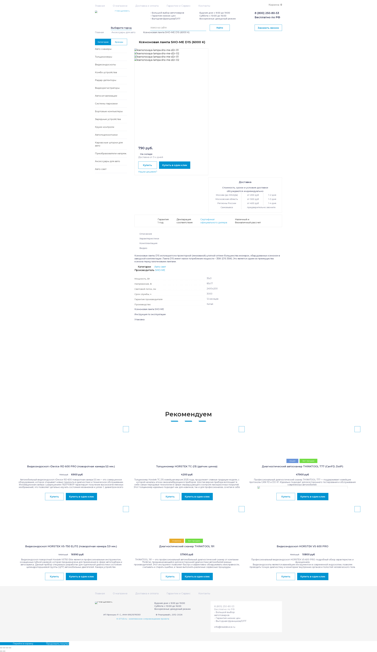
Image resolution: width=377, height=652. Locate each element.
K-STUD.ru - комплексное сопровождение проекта (142, 619)
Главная (100, 5)
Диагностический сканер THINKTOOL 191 (186, 546)
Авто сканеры (103, 49)
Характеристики (149, 238)
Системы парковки (106, 103)
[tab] (208, 234)
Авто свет (100, 169)
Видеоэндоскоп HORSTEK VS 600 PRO (302, 546)
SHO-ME (160, 270)
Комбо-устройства (106, 72)
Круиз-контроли (104, 127)
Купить (147, 165)
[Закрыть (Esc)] (1, 647)
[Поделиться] (4, 647)
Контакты (204, 5)
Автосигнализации (106, 95)
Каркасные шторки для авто (109, 144)
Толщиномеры (103, 56)
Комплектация (148, 243)
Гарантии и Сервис (178, 5)
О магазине (120, 5)
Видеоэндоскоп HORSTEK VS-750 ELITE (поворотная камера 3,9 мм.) (71, 546)
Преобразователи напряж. (111, 153)
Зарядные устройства (108, 119)
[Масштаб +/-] (10, 647)
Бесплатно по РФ (267, 17)
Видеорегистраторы (107, 88)
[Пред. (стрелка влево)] (1, 651)
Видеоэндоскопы (105, 64)
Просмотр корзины (10, 643)
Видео (143, 248)
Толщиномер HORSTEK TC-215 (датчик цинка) (186, 466)
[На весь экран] (7, 647)
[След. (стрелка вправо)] (4, 651)
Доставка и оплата (147, 5)
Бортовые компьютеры (109, 111)
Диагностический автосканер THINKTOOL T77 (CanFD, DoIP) (302, 466)
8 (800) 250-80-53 (267, 13)
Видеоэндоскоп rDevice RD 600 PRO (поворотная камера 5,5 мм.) (71, 466)
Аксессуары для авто (123, 32)
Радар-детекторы (105, 80)
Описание (145, 233)
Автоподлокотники (106, 134)
